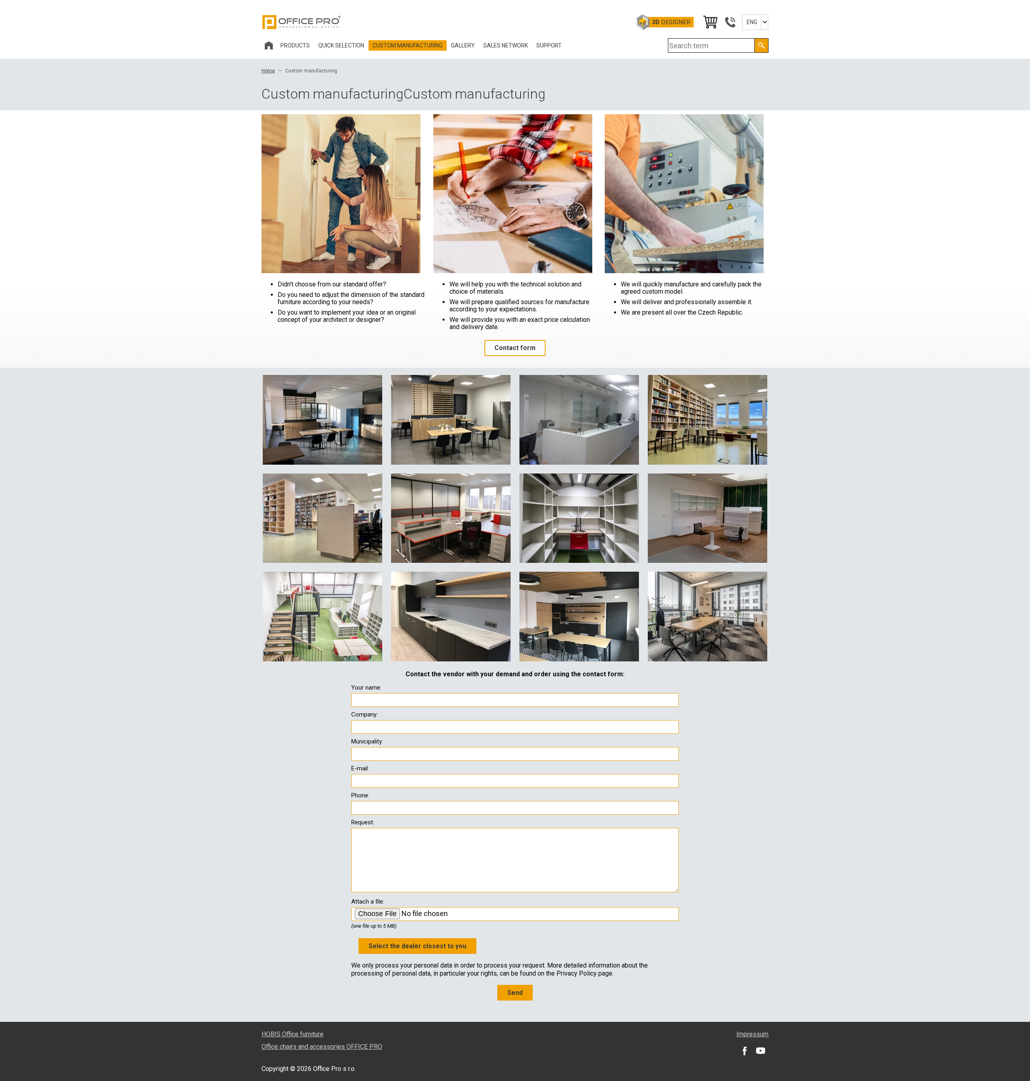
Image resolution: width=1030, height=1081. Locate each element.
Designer (671, 22)
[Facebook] (744, 1051)
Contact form (515, 348)
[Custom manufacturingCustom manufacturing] (322, 419)
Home (268, 71)
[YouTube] (760, 1051)
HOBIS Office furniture (292, 1034)
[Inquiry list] (710, 22)
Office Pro (302, 22)
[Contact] (730, 22)
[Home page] (269, 45)
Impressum (752, 1034)
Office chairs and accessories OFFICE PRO (322, 1046)
